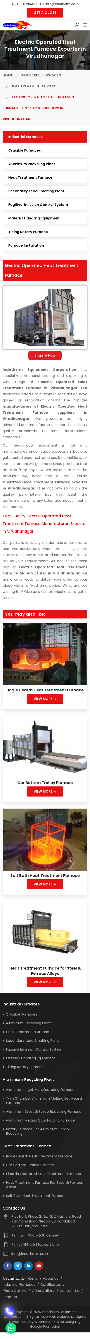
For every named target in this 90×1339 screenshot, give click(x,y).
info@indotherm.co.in (61, 4)
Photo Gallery (14, 1290)
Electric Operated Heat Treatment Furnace (43, 1173)
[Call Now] (9, 1308)
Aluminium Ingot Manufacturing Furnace (40, 1089)
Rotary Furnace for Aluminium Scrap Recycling (37, 1131)
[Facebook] (7, 1265)
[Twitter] (18, 1265)
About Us (50, 1278)
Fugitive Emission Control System (38, 204)
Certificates (50, 1284)
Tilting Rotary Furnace (28, 231)
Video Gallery (42, 1290)
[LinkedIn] (28, 1265)
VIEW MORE (43, 698)
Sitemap (10, 1296)
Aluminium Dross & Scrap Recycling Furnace (43, 1111)
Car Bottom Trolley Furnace (45, 782)
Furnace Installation (26, 245)
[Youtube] (39, 1265)
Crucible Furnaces (24, 150)
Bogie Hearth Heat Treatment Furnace (45, 690)
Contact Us (69, 1290)
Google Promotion (45, 1326)
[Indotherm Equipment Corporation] (17, 24)
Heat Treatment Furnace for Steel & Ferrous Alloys (45, 970)
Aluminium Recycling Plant (31, 163)
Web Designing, (68, 1321)
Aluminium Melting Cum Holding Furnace (40, 1120)
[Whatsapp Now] (10, 1328)
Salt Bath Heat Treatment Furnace (45, 875)
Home (8, 75)
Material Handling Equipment (34, 218)
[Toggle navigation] (85, 25)
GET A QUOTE (45, 12)
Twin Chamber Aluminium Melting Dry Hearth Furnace (44, 1100)
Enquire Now (45, 355)
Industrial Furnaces (41, 75)
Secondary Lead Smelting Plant (36, 191)
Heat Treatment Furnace (34, 86)
